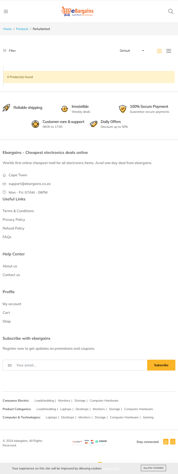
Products (22, 29)
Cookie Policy (111, 468)
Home (7, 29)
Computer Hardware (104, 400)
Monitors (64, 400)
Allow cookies (153, 467)
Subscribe (161, 365)
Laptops (65, 409)
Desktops (82, 409)
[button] (131, 50)
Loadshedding (44, 400)
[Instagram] (172, 441)
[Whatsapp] (165, 441)
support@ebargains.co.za (30, 183)
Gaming (148, 417)
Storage (80, 400)
